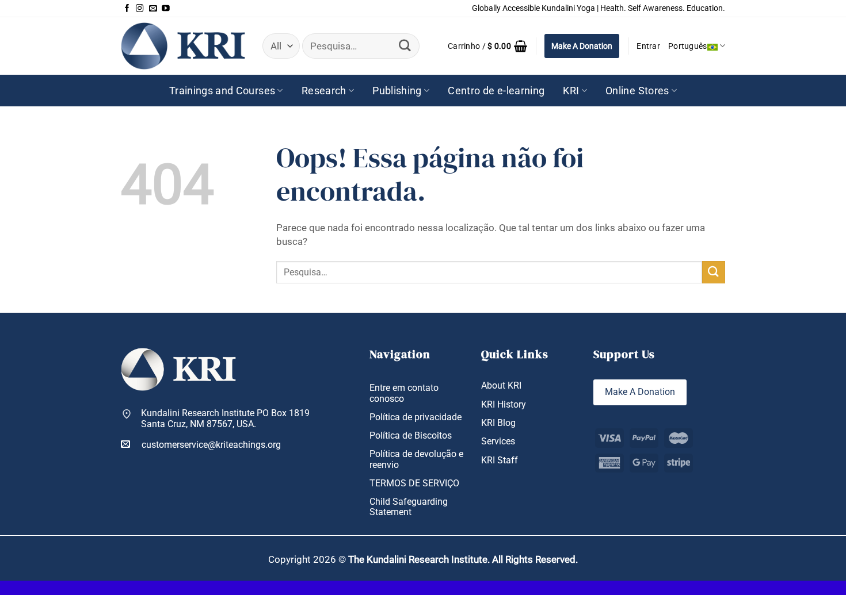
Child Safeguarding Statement (408, 507)
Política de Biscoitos (410, 435)
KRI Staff (499, 460)
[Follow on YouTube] (166, 8)
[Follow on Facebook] (127, 8)
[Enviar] (405, 45)
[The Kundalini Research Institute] (183, 45)
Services (498, 441)
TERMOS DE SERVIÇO (414, 483)
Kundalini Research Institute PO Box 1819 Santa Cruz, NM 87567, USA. (225, 418)
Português (687, 46)
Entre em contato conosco (404, 393)
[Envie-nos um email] (153, 8)
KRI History (503, 404)
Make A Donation (581, 46)
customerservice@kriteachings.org (211, 444)
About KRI (501, 385)
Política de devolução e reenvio (416, 459)
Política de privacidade (415, 417)
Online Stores (637, 91)
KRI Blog (498, 422)
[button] (487, 46)
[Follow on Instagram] (140, 8)
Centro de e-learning (496, 91)
